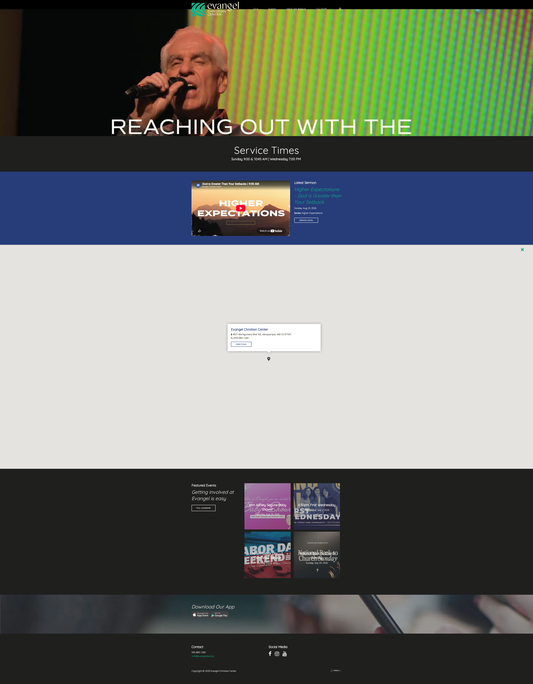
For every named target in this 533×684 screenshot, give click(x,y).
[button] (268, 359)
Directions (241, 344)
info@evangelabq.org (203, 656)
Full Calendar (204, 508)
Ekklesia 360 (335, 670)
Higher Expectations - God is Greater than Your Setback (317, 195)
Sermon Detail (306, 220)
